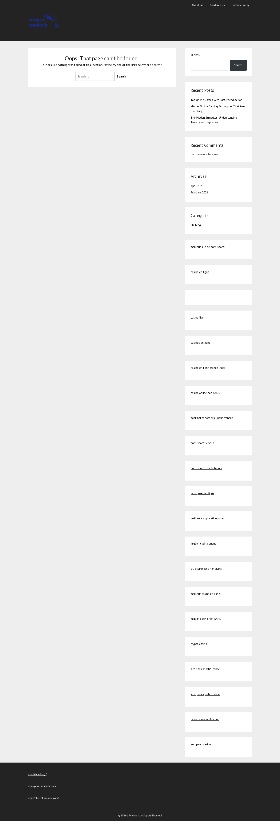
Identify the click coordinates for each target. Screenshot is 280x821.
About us (197, 5)
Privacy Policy (240, 5)
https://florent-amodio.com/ (43, 798)
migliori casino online (203, 543)
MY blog (196, 225)
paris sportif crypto (202, 443)
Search (195, 55)
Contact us (217, 5)
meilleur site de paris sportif (208, 247)
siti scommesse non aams (206, 568)
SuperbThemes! (152, 815)
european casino (201, 744)
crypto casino (199, 644)
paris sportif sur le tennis (206, 468)
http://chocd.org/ (37, 774)
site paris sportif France (205, 669)
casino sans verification (205, 719)
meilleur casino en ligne (205, 594)
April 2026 (197, 186)
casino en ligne (200, 272)
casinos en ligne (200, 342)
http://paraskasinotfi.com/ (42, 786)
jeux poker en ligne (202, 493)
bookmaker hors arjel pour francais (212, 418)
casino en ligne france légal (208, 368)
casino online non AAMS (205, 393)
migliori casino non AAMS (206, 619)
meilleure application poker (207, 518)
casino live (197, 317)
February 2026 (199, 192)
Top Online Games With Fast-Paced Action (216, 100)
